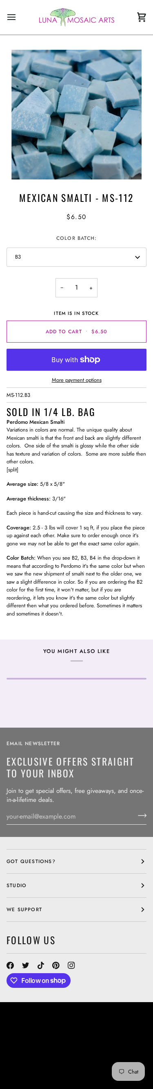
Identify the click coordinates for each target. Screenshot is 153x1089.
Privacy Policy (84, 1069)
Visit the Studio (59, 1047)
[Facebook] (10, 965)
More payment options (77, 380)
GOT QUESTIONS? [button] (31, 861)
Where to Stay (28, 1054)
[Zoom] (76, 115)
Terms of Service (32, 1069)
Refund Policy (79, 1062)
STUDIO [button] (17, 885)
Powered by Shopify (37, 1076)
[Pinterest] (56, 965)
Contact (19, 1047)
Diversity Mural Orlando (91, 1054)
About (121, 1040)
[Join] (139, 815)
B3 (18, 257)
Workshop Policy (114, 1047)
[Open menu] (19, 17)
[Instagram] (71, 965)
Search (97, 1040)
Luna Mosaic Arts (39, 1040)
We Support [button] (24, 909)
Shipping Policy (30, 1062)
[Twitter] (25, 965)
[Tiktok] (41, 965)
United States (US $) (43, 1022)
